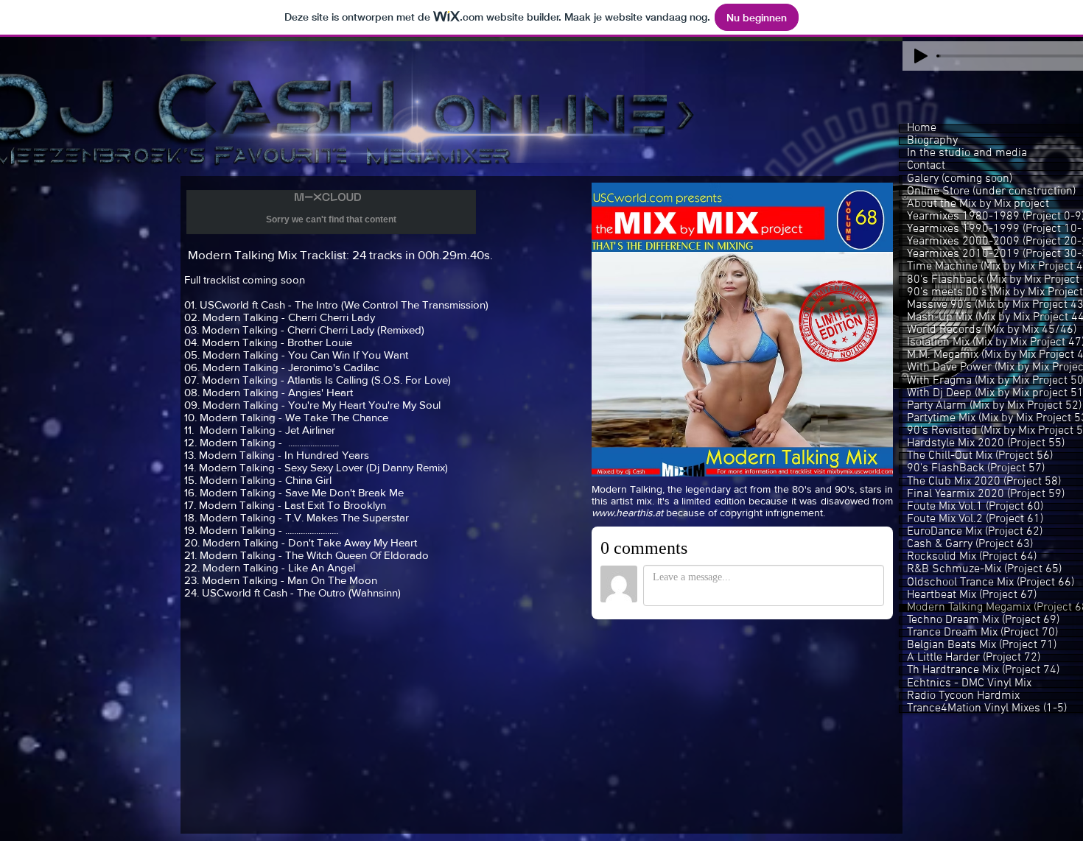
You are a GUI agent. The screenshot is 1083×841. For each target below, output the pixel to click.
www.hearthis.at (627, 512)
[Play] (921, 56)
